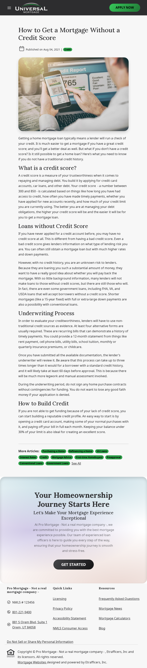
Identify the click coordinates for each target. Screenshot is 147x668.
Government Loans (58, 463)
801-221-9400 (21, 612)
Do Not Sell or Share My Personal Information (40, 642)
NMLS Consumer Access (70, 628)
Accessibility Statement (69, 618)
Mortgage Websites (32, 662)
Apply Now (125, 7)
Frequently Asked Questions (119, 599)
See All (76, 463)
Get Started (73, 564)
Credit (68, 49)
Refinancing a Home (80, 451)
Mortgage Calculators (114, 618)
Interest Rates (28, 457)
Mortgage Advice (61, 457)
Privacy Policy (62, 608)
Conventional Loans (31, 463)
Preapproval (114, 457)
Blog (102, 628)
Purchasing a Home (53, 451)
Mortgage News (110, 608)
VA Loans (102, 451)
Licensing (59, 599)
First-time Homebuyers (89, 457)
